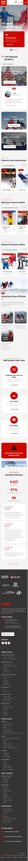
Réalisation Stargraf (17, 857)
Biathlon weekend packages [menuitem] (10, 747)
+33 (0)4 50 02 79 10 (13, 626)
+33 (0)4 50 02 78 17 (16, 627)
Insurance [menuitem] (5, 816)
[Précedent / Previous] (23, 165)
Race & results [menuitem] (6, 822)
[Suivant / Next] (25, 165)
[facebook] (3, 643)
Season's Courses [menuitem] (7, 767)
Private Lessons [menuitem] (7, 765)
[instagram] (9, 643)
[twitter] (6, 643)
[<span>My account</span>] (18, 2)
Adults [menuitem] (4, 763)
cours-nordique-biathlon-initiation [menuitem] (11, 738)
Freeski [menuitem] (5, 668)
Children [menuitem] (5, 761)
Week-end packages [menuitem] (8, 769)
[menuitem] (13, 652)
